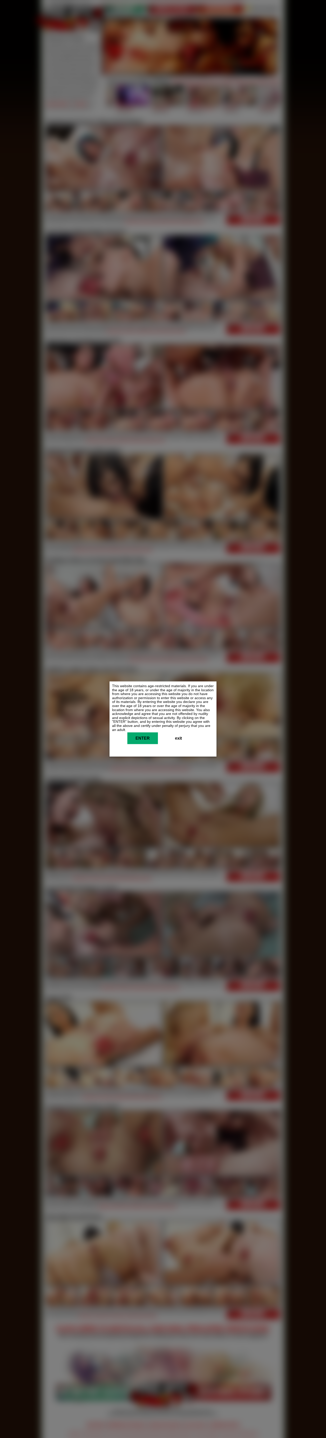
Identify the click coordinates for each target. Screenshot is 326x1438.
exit (178, 738)
